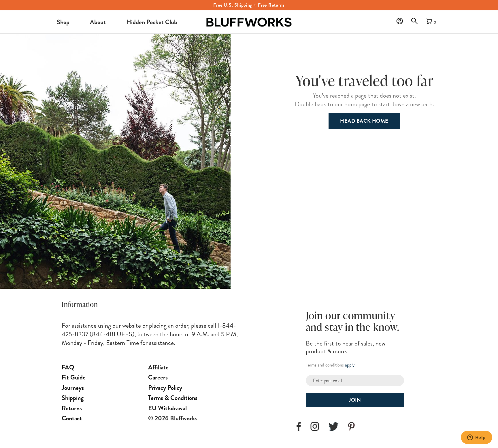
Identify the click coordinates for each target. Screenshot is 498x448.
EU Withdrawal (167, 408)
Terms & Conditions (172, 397)
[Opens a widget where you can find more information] (476, 438)
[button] (415, 22)
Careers (158, 377)
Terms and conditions (325, 365)
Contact (72, 418)
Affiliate (158, 367)
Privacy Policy (165, 387)
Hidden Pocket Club (151, 22)
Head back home (364, 121)
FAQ (68, 367)
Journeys (73, 387)
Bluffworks (214, 17)
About (98, 22)
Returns (72, 408)
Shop (63, 22)
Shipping (73, 397)
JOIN (355, 400)
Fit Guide (74, 377)
